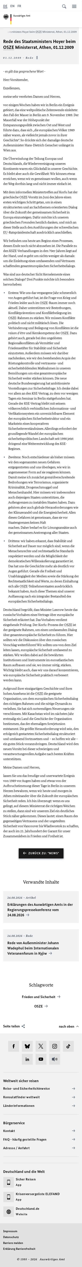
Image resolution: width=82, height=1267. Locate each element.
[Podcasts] (56, 1059)
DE (5, 6)
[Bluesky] (29, 1046)
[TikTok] (70, 1046)
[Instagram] (56, 1046)
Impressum (10, 1231)
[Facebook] (15, 1046)
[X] (42, 1046)
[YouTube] (42, 1059)
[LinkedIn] (29, 1059)
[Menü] (74, 6)
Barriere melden (13, 1243)
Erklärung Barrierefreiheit (19, 1249)
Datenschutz (11, 1237)
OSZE (39, 31)
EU (5, 232)
